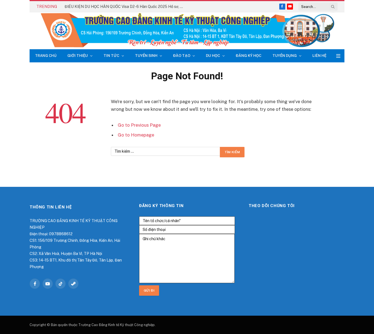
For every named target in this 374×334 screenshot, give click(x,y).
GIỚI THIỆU (77, 55)
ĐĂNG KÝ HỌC (248, 55)
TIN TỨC (111, 55)
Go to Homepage (136, 135)
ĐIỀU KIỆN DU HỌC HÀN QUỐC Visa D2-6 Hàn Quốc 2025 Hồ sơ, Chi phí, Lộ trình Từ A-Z (126, 6)
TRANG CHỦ (45, 56)
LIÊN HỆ (319, 55)
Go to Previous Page (139, 125)
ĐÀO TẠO (181, 55)
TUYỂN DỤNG (284, 55)
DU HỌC (213, 55)
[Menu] (338, 56)
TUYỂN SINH (146, 55)
